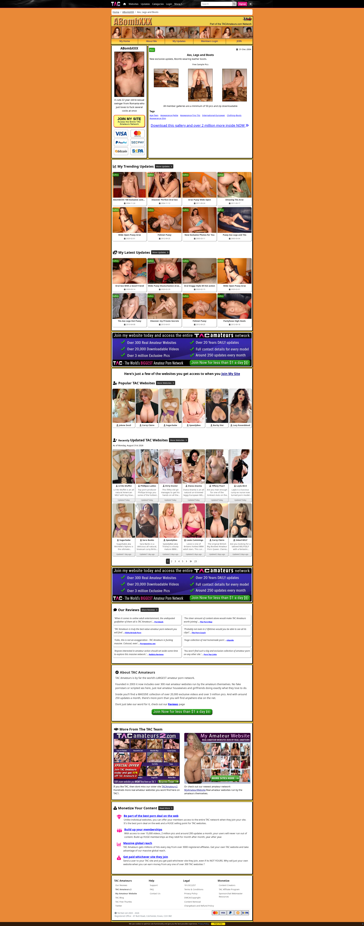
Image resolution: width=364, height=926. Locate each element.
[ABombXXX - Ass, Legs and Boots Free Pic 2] (200, 84)
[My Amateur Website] (217, 758)
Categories (158, 4)
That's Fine (218, 924)
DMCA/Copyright (192, 897)
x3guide (230, 640)
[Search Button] (234, 4)
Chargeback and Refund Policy (199, 905)
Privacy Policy (203, 924)
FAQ (152, 889)
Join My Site (230, 374)
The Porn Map (206, 622)
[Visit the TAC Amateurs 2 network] (146, 758)
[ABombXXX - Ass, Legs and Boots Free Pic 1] (166, 77)
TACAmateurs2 (169, 786)
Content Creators (227, 885)
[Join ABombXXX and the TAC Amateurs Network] (121, 133)
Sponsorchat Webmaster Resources (231, 895)
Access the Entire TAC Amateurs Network (129, 121)
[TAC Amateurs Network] (115, 4)
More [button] (177, 4)
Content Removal (192, 901)
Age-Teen (154, 115)
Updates (145, 4)
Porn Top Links (210, 654)
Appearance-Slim (158, 118)
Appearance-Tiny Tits (190, 115)
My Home (124, 41)
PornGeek (158, 622)
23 (195, 561)
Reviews (173, 704)
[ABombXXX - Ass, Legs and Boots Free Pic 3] (234, 84)
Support (154, 885)
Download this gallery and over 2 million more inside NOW (198, 125)
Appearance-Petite (169, 115)
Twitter (118, 905)
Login (169, 4)
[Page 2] (186, 561)
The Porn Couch (199, 632)
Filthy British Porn (133, 632)
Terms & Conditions (193, 889)
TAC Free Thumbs (123, 901)
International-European (213, 115)
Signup (242, 4)
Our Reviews (121, 885)
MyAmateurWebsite (195, 790)
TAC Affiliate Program (229, 889)
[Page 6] (190, 561)
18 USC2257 (190, 885)
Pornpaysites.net (148, 643)
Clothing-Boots (234, 115)
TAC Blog (119, 897)
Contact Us (155, 893)
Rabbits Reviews (156, 654)
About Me (151, 41)
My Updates (179, 41)
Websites (133, 4)
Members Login (209, 41)
